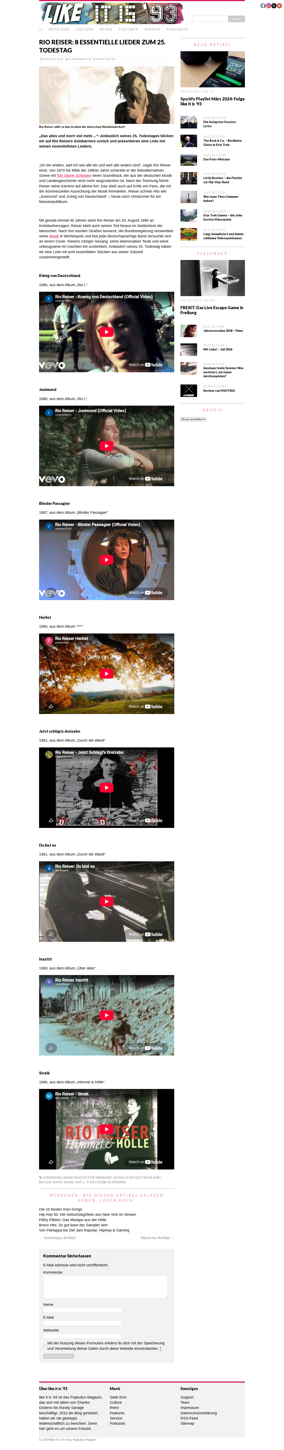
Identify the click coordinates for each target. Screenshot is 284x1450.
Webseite (51, 1330)
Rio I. (80, 1182)
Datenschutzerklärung (198, 1413)
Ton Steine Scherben (74, 175)
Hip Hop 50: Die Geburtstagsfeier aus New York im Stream (87, 1214)
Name (48, 1304)
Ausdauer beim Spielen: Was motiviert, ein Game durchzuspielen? (223, 372)
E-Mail (48, 1317)
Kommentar (53, 1272)
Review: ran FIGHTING (219, 390)
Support (187, 1397)
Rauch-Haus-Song (56, 1182)
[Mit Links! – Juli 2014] (188, 353)
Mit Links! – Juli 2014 (217, 349)
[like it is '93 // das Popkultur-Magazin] (142, 13)
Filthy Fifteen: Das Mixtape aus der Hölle (72, 1220)
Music (100, 59)
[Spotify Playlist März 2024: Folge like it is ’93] (212, 85)
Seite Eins (59, 29)
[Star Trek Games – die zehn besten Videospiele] (188, 219)
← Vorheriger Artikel (57, 1237)
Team (185, 1402)
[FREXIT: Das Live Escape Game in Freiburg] (212, 293)
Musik (54, 236)
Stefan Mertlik (79, 59)
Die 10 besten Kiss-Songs (60, 1209)
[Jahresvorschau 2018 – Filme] (188, 334)
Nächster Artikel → (157, 1237)
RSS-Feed (189, 1418)
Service (152, 29)
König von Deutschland (137, 1177)
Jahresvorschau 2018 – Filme (223, 330)
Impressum (189, 1408)
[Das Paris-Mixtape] (188, 163)
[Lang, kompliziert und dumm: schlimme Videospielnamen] (188, 238)
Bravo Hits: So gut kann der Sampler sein (73, 1225)
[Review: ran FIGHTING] (188, 394)
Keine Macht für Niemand (87, 1177)
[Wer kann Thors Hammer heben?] (188, 200)
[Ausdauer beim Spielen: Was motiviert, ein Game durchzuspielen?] (188, 372)
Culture (85, 29)
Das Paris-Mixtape (216, 159)
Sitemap (187, 1423)
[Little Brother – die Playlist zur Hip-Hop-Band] (188, 182)
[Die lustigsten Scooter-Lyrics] (188, 126)
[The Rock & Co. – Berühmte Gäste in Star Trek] (188, 144)
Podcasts (177, 29)
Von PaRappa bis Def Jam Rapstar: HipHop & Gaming (84, 1230)
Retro (106, 29)
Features (128, 29)
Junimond (52, 1177)
